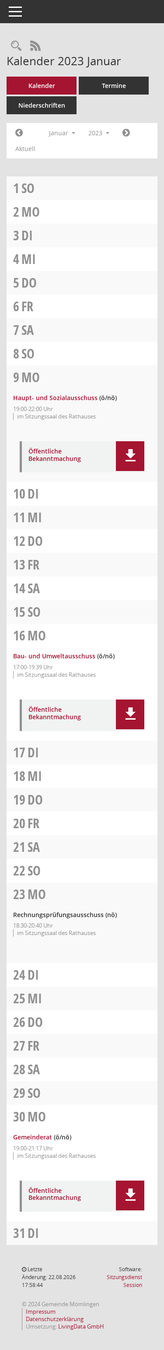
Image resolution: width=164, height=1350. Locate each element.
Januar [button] (59, 133)
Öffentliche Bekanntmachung (54, 455)
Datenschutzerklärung (55, 1319)
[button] (130, 456)
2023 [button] (96, 133)
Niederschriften (41, 105)
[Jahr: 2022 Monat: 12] (19, 133)
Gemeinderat (32, 1137)
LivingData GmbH (81, 1326)
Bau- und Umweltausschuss (54, 656)
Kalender (41, 85)
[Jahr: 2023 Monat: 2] (126, 133)
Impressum (41, 1311)
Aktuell (25, 148)
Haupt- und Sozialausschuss (55, 398)
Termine (114, 85)
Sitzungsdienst (124, 1281)
